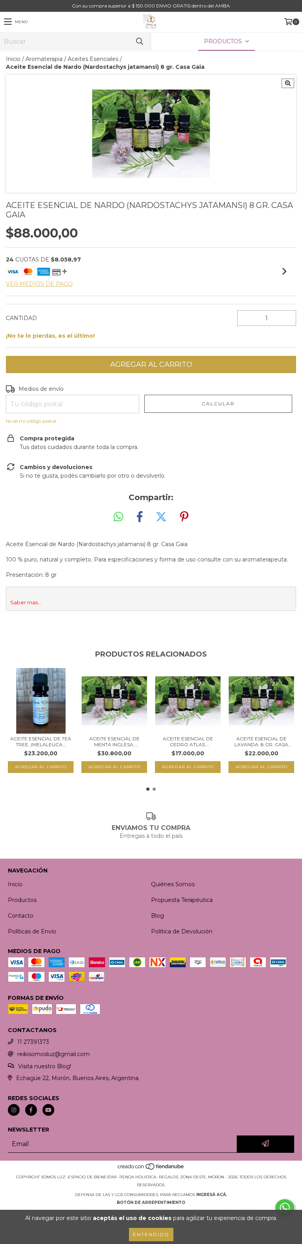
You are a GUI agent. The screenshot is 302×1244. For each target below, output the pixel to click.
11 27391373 (33, 1041)
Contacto (20, 915)
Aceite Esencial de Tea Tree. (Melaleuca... (40, 741)
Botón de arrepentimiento (151, 1202)
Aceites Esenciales (93, 59)
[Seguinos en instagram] (14, 1110)
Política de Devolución (181, 931)
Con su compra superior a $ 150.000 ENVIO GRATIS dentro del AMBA (151, 6)
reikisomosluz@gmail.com (53, 1054)
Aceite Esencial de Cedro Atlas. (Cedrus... (188, 741)
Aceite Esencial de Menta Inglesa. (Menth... (114, 741)
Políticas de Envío (32, 931)
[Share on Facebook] (139, 517)
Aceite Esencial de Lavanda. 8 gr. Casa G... (261, 741)
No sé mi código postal (31, 421)
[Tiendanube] (151, 1169)
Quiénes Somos (173, 884)
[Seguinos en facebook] (31, 1110)
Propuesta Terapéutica (182, 900)
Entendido (151, 1234)
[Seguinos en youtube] (48, 1110)
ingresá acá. (211, 1194)
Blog (157, 915)
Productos (22, 900)
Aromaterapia (44, 59)
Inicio (13, 59)
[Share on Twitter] (161, 517)
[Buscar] (139, 41)
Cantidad (21, 318)
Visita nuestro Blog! (44, 1066)
